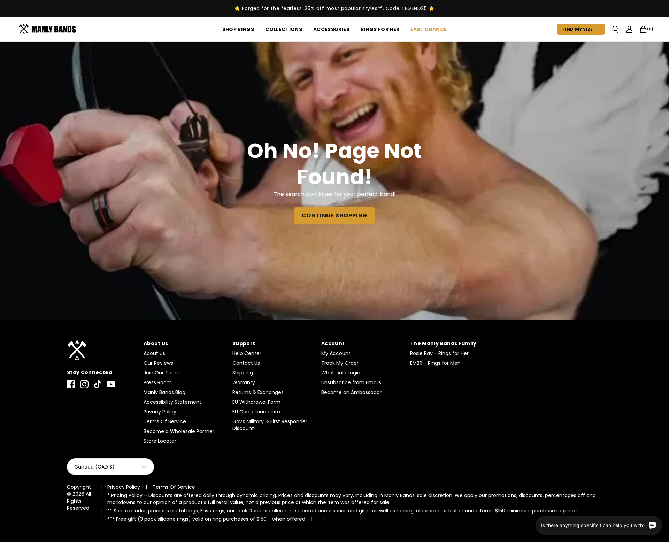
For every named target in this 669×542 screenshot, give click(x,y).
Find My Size (580, 29)
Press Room (158, 382)
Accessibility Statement (172, 401)
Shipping (242, 372)
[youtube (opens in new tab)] (111, 384)
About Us (154, 353)
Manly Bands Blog (164, 392)
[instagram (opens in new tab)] (84, 384)
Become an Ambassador (351, 392)
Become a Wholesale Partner (179, 431)
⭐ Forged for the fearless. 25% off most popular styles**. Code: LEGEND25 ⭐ (334, 8)
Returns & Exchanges (258, 392)
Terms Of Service (165, 421)
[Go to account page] (629, 29)
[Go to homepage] (48, 29)
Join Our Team (162, 372)
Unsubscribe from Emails (351, 382)
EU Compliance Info (256, 411)
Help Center (246, 353)
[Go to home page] (102, 350)
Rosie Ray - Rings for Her (439, 353)
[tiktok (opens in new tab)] (97, 384)
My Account (336, 353)
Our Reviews (158, 362)
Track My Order (340, 362)
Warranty (243, 382)
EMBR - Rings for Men (435, 362)
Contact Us (246, 362)
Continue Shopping (335, 215)
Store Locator (160, 441)
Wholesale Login (340, 372)
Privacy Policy (160, 411)
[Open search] (615, 29)
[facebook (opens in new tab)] (71, 384)
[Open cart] (643, 29)
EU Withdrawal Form (256, 401)
